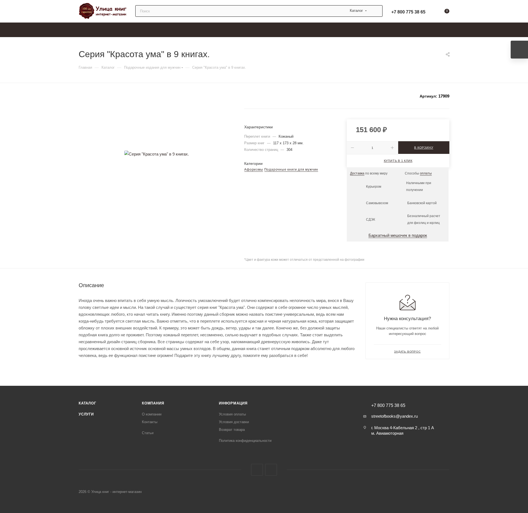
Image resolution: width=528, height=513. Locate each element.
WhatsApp (271, 470)
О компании (151, 414)
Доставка (357, 173)
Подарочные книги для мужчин (291, 169)
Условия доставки (234, 422)
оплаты (426, 173)
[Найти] (376, 11)
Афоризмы (253, 169)
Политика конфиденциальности (245, 441)
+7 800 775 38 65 (408, 12)
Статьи (147, 433)
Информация (233, 403)
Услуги (86, 414)
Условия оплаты (232, 414)
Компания (153, 403)
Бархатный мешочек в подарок (398, 235)
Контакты (149, 422)
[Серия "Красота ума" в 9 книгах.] (156, 154)
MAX (257, 470)
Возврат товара (232, 430)
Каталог (87, 403)
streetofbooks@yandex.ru (394, 416)
